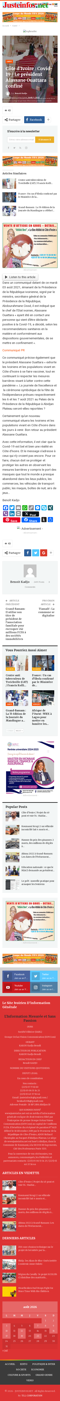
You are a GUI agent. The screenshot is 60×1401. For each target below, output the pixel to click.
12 (22, 1331)
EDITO (23, 1364)
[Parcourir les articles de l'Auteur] (30, 570)
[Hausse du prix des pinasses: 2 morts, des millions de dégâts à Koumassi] (12, 843)
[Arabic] (33, 4)
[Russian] (50, 4)
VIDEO (30, 1380)
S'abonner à (45, 139)
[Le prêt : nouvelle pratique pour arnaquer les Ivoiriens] (12, 885)
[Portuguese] (47, 4)
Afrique (36, 704)
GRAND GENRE (44, 1375)
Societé (10, 669)
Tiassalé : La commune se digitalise (46, 612)
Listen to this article (22, 277)
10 (6, 1331)
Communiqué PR (13, 350)
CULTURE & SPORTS (19, 1375)
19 (22, 1336)
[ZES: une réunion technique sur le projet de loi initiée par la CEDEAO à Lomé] (9, 1250)
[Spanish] (53, 4)
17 (7, 1336)
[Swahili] (56, 4)
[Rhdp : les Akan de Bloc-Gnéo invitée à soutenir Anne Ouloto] (9, 1264)
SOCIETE (21, 1369)
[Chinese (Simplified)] (36, 4)
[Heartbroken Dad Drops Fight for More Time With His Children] (9, 1292)
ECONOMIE (37, 1369)
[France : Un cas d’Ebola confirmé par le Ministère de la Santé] (9, 197)
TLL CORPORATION (32, 1395)
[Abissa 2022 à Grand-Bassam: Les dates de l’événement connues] (12, 857)
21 (38, 1336)
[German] (44, 4)
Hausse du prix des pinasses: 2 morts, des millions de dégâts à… (37, 843)
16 (53, 1331)
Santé (9, 61)
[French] (41, 4)
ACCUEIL (10, 1364)
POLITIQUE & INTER (43, 1364)
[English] (38, 4)
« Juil (5, 1350)
